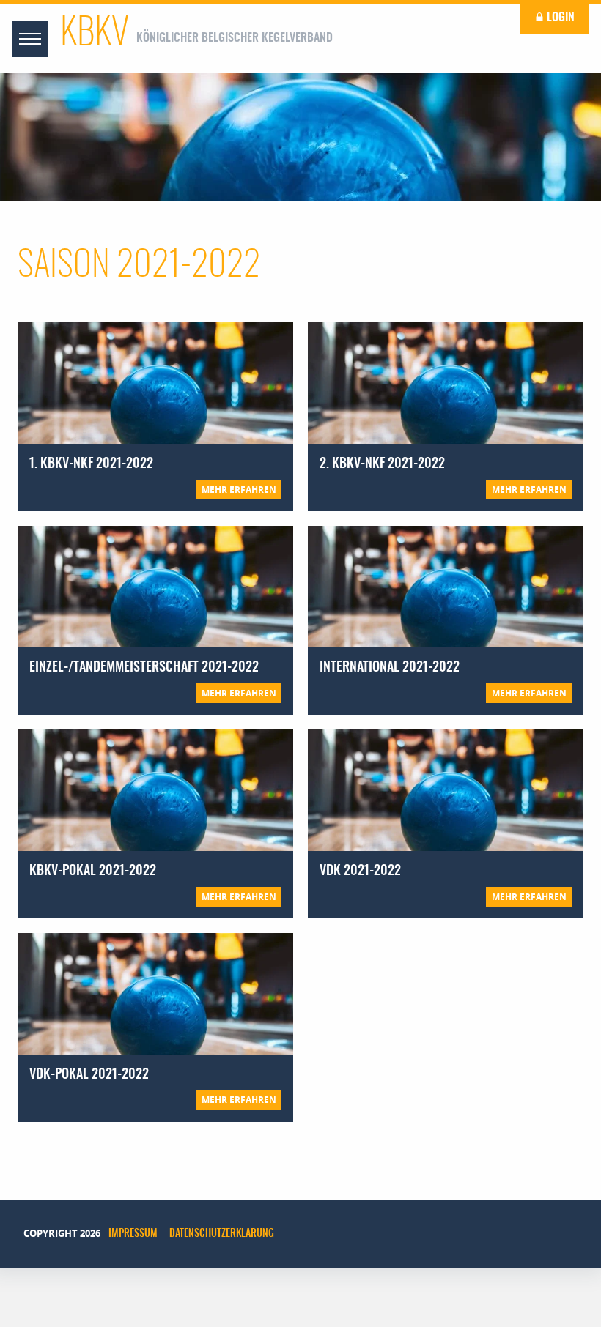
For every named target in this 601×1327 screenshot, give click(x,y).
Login (559, 17)
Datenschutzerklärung (221, 1234)
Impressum (133, 1234)
